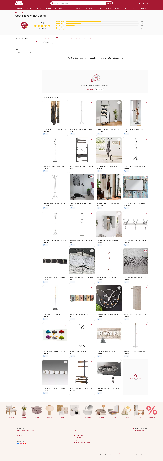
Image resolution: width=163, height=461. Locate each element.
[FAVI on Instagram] (21, 443)
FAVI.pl (103, 454)
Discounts (152, 417)
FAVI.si (144, 454)
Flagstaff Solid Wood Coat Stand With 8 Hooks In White (86, 129)
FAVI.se (128, 454)
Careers (19, 435)
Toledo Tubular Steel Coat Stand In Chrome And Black (86, 203)
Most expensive (88, 38)
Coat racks (29, 12)
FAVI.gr (139, 454)
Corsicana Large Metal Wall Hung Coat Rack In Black (139, 277)
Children (126, 417)
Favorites (61, 38)
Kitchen (75, 417)
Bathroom (88, 417)
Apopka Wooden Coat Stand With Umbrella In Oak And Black (115, 203)
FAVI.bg (134, 454)
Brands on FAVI (78, 435)
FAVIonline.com (21, 454)
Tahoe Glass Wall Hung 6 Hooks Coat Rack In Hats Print (60, 351)
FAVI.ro (108, 454)
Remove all (90, 89)
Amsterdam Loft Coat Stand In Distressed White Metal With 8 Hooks (64, 240)
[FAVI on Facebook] (18, 443)
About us (76, 430)
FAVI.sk (98, 454)
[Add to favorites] (65, 102)
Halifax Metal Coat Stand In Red (106, 277)
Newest (69, 38)
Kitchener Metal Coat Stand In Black (81, 351)
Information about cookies (81, 444)
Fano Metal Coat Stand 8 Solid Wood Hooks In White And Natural (143, 351)
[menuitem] (19, 8)
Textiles (37, 417)
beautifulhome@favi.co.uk (26, 430)
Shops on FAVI (78, 433)
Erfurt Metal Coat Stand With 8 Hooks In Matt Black (58, 166)
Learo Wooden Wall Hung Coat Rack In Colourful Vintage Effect (89, 314)
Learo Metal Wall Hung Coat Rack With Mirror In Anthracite (141, 203)
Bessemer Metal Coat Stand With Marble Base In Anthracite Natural (90, 240)
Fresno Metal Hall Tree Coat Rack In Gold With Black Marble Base (63, 314)
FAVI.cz (93, 454)
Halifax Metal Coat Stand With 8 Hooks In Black (138, 166)
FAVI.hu (113, 454)
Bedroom (113, 417)
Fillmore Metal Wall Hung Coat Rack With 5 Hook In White (60, 388)
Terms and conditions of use (82, 442)
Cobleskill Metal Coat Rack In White (108, 314)
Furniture (11, 417)
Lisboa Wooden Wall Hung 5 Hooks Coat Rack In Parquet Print (61, 129)
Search (109, 3)
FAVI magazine (78, 437)
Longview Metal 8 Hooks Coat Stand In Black (137, 129)
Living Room (100, 417)
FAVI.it (124, 454)
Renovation (62, 417)
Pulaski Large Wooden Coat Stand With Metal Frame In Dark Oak (116, 129)
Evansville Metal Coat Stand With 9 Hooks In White (58, 203)
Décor (24, 417)
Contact (19, 433)
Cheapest (77, 38)
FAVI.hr (119, 454)
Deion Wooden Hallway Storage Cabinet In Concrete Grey (114, 240)
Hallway (21, 12)
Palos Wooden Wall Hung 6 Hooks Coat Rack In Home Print (114, 351)
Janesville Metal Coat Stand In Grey (108, 166)
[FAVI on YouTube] (24, 443)
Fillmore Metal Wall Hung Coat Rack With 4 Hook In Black (60, 277)
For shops (77, 440)
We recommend (49, 38)
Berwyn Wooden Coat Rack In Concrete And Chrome (86, 277)
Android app (140, 430)
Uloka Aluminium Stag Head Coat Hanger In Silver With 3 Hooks (143, 240)
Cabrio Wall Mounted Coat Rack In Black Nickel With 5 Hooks (115, 388)
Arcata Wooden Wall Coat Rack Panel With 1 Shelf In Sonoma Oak (143, 314)
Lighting (49, 417)
